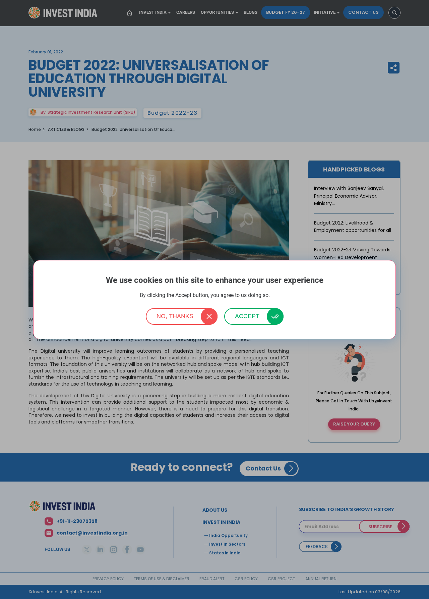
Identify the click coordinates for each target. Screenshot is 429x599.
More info (280, 295)
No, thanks (175, 316)
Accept (247, 316)
